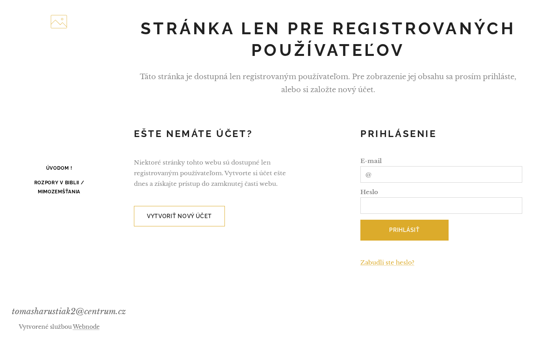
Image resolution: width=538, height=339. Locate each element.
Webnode (86, 326)
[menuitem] (59, 168)
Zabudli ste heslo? (387, 262)
